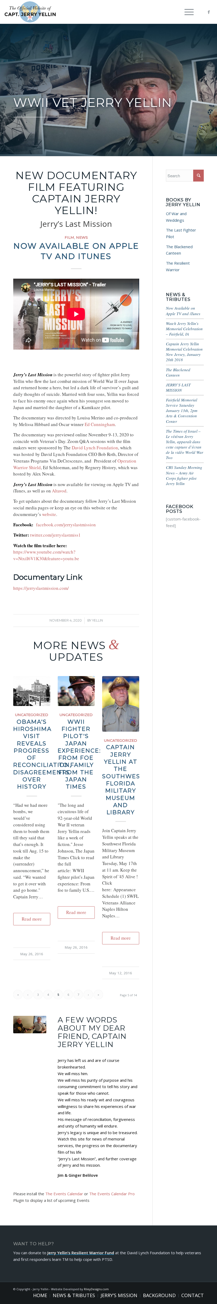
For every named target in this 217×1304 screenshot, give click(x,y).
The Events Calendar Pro (112, 1193)
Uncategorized (31, 715)
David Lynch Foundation (95, 448)
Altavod (59, 491)
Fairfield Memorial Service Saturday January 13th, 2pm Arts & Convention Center (181, 410)
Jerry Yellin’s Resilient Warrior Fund (80, 1252)
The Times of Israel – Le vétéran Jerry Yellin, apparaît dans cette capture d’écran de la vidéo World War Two (184, 444)
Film (69, 237)
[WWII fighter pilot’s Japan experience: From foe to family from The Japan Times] (76, 691)
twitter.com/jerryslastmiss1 (55, 535)
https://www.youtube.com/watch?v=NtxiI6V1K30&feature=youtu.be (46, 555)
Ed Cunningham (100, 424)
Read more (32, 919)
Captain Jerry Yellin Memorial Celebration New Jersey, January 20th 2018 (184, 351)
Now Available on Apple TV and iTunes (183, 310)
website (49, 514)
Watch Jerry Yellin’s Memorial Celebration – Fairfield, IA (184, 329)
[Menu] (186, 12)
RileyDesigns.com (96, 1289)
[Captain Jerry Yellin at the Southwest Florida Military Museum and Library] (120, 704)
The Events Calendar (64, 1193)
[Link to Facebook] (209, 12)
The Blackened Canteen (178, 372)
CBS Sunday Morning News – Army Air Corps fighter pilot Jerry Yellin (184, 475)
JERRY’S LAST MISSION (178, 387)
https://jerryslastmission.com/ (41, 588)
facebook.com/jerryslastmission (66, 525)
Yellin (97, 620)
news (82, 237)
